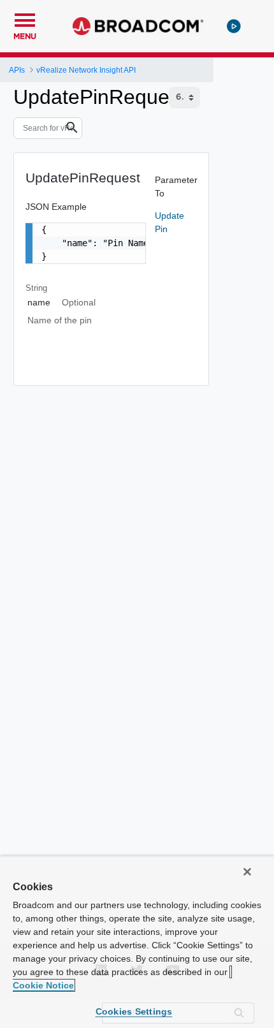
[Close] (247, 872)
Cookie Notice (43, 985)
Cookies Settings (134, 1011)
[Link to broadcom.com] (138, 26)
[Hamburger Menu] (25, 18)
